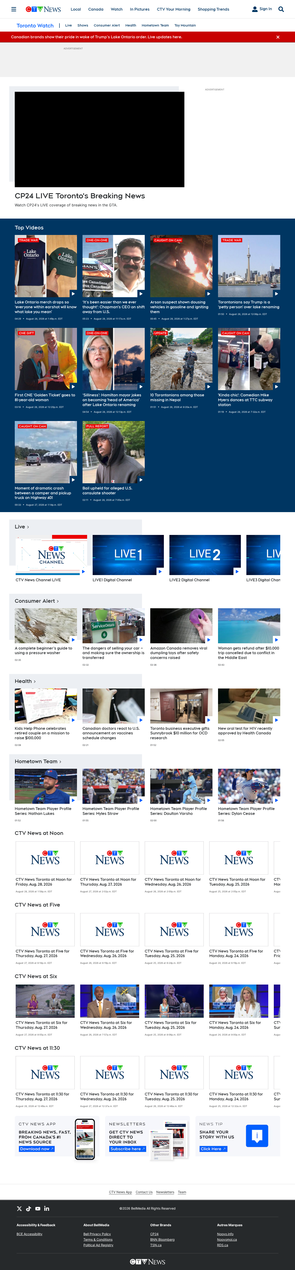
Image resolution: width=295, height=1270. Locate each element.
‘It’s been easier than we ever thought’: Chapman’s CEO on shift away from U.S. (114, 307)
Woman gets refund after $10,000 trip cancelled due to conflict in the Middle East (248, 653)
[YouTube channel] (38, 1208)
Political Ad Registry (98, 1245)
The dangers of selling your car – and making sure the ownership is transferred (114, 653)
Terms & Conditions (97, 1239)
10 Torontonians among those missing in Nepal (177, 397)
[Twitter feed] (19, 1208)
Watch (117, 9)
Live (68, 25)
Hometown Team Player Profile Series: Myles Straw (111, 811)
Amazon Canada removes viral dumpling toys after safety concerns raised (178, 653)
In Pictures (140, 9)
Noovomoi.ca (227, 1239)
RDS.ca (222, 1245)
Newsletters (165, 1192)
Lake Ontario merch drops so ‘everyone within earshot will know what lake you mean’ (46, 307)
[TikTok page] (28, 1208)
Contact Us (144, 1192)
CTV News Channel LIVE (38, 580)
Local (76, 9)
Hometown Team (155, 25)
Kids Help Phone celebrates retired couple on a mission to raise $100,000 (42, 733)
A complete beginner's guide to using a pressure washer (43, 650)
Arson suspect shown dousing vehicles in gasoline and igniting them (179, 307)
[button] (271, 560)
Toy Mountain (185, 25)
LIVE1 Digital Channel (112, 580)
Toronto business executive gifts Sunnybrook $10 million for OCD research (179, 733)
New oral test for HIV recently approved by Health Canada (245, 731)
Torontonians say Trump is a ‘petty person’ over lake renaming (248, 304)
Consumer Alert (107, 25)
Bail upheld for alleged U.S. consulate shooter (107, 490)
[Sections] (13, 9)
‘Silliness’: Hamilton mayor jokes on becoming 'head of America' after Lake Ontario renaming (112, 400)
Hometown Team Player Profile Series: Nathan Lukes (43, 811)
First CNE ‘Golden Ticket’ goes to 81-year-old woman (45, 397)
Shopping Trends (213, 9)
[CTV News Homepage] (43, 9)
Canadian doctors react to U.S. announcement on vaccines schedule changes (111, 733)
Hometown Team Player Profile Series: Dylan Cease (246, 811)
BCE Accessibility (29, 1234)
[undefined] (45, 867)
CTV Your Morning (173, 9)
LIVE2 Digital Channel (189, 580)
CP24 (154, 1234)
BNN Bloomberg (162, 1239)
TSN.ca (156, 1245)
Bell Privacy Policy (97, 1234)
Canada (95, 9)
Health (130, 25)
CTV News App (120, 1192)
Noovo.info (225, 1234)
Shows (82, 25)
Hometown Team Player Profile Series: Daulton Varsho (178, 811)
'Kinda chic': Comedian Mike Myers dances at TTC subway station (245, 400)
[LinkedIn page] (47, 1208)
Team (182, 1192)
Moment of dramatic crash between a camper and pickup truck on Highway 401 (43, 493)
